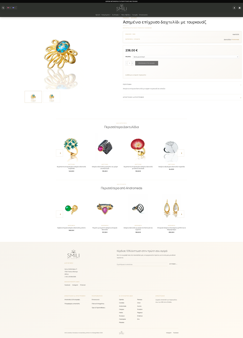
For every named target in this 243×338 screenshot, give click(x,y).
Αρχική (98, 15)
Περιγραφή (127, 84)
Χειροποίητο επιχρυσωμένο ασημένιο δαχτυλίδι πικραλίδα (71, 167)
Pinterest (83, 285)
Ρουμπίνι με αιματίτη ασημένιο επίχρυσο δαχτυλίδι (104, 229)
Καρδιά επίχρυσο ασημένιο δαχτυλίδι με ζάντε (71, 228)
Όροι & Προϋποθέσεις (98, 307)
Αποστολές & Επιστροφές (133, 97)
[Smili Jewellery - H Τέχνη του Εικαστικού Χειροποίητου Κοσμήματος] (121, 8)
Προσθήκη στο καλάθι (146, 63)
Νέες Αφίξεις (126, 15)
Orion (138, 303)
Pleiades (121, 322)
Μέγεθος (128, 56)
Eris (138, 319)
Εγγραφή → (173, 264)
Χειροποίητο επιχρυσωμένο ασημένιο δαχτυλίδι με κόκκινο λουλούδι (138, 167)
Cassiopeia (122, 319)
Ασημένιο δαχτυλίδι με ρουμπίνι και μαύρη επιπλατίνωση (105, 167)
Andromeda (122, 306)
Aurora (139, 306)
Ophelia (121, 299)
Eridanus (139, 316)
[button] (3, 8)
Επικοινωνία (143, 15)
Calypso (121, 309)
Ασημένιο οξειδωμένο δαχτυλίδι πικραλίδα (171, 167)
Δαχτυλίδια (134, 17)
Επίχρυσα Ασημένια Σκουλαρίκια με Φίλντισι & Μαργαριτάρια (171, 229)
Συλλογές (115, 15)
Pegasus (139, 312)
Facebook (67, 285)
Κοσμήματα (105, 15)
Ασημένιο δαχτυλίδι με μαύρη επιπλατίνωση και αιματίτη (138, 229)
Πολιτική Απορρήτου (98, 303)
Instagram (75, 285)
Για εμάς (135, 15)
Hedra (121, 312)
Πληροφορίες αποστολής (72, 303)
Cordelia (121, 303)
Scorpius (121, 316)
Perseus (139, 299)
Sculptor (139, 309)
